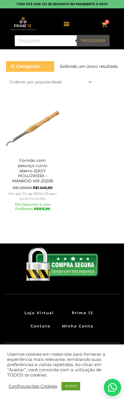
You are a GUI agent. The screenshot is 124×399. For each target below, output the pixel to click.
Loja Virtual (39, 312)
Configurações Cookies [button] (33, 386)
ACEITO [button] (71, 386)
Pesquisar (93, 40)
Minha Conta (77, 326)
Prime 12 (82, 312)
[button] (67, 24)
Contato (40, 326)
